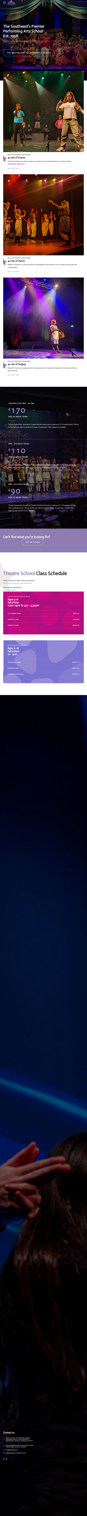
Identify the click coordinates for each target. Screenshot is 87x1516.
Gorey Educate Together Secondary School (17, 583)
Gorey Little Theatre (9, 590)
